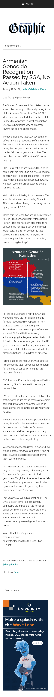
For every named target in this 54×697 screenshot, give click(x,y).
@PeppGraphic (10, 564)
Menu (29, 3)
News (16, 572)
